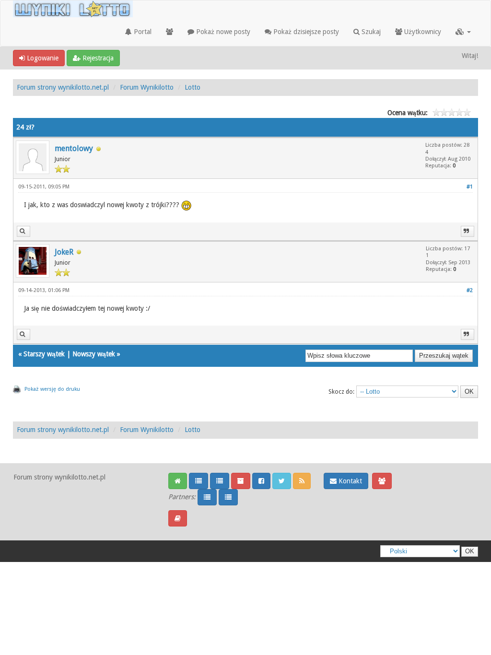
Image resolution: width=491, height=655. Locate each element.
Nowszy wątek (93, 354)
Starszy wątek (44, 354)
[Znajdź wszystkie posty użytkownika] (23, 231)
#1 (470, 187)
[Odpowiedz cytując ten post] (467, 231)
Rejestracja (97, 58)
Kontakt (349, 481)
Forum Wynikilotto (147, 87)
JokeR (64, 252)
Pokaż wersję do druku (52, 389)
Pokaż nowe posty (222, 31)
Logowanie (41, 58)
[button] (463, 31)
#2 (470, 290)
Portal (142, 31)
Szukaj (370, 31)
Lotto (192, 87)
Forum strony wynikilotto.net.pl (63, 87)
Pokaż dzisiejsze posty (305, 31)
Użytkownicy (421, 31)
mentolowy (74, 148)
